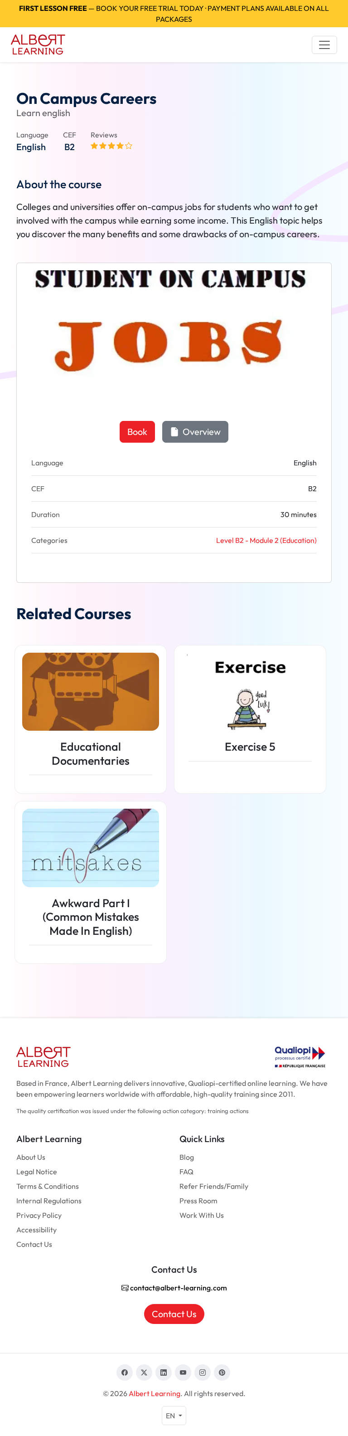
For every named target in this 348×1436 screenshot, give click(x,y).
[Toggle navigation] (324, 45)
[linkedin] (163, 1372)
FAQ (186, 1171)
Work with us (201, 1215)
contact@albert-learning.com (178, 1287)
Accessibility (36, 1229)
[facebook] (124, 1372)
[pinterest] (222, 1372)
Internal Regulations (49, 1200)
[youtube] (183, 1372)
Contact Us (34, 1244)
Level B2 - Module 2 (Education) (266, 540)
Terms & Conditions (47, 1186)
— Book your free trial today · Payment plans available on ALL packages (174, 14)
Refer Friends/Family (213, 1186)
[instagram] (202, 1372)
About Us (30, 1157)
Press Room (198, 1200)
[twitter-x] (144, 1372)
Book (137, 431)
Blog (186, 1157)
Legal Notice (36, 1171)
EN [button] (171, 1415)
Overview (201, 431)
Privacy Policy (39, 1215)
